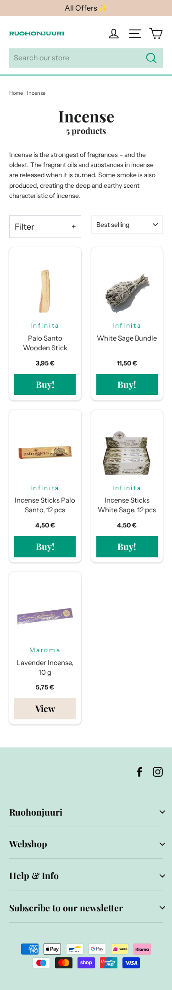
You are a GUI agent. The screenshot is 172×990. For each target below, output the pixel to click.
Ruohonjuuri (35, 812)
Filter (24, 226)
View (45, 708)
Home (16, 93)
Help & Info (34, 875)
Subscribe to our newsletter (66, 908)
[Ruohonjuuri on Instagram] (158, 771)
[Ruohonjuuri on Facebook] (139, 771)
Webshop (28, 844)
